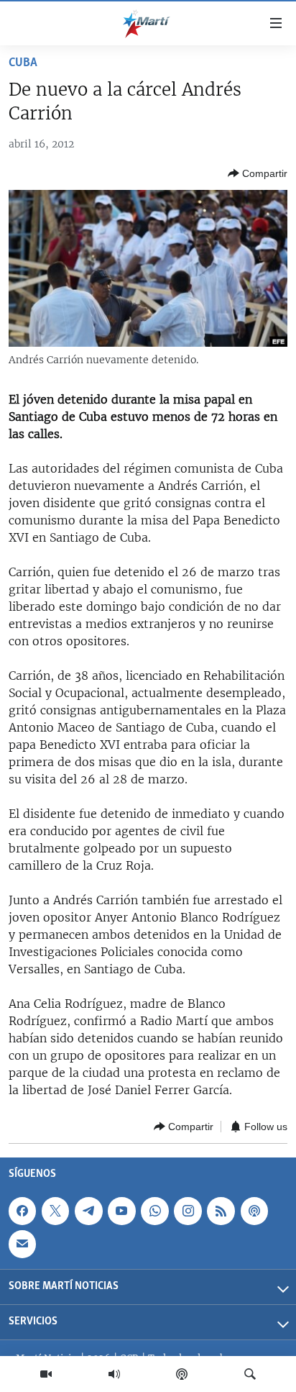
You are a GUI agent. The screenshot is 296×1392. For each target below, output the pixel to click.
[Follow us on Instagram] (187, 1211)
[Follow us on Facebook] (22, 1211)
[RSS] (220, 1211)
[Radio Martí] (114, 1374)
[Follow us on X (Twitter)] (55, 1211)
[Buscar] (250, 1374)
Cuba (23, 63)
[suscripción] (22, 1244)
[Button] (257, 173)
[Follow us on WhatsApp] (154, 1211)
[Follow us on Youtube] (121, 1211)
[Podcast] (181, 1374)
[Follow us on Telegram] (88, 1211)
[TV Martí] (46, 1374)
